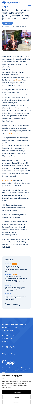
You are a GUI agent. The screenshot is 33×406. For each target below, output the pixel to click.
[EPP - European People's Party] (5, 6)
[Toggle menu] (29, 4)
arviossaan (18, 80)
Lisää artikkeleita (12, 304)
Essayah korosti (7, 180)
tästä (3, 372)
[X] (14, 347)
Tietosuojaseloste (8, 354)
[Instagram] (3, 347)
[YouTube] (11, 347)
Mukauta (16, 397)
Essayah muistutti (13, 133)
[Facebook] (7, 347)
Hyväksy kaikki (17, 392)
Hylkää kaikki (16, 402)
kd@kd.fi (5, 341)
